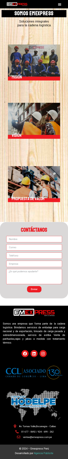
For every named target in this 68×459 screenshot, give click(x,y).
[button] (59, 4)
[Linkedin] (34, 353)
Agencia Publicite (43, 453)
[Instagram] (43, 353)
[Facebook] (25, 353)
